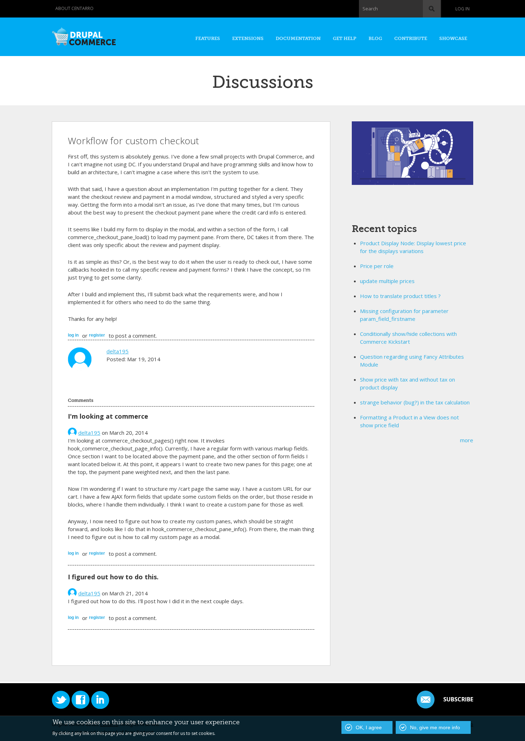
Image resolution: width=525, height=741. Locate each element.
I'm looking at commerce (108, 416)
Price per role (377, 265)
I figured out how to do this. (113, 577)
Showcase (453, 38)
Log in (462, 9)
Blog (375, 38)
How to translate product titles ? (400, 295)
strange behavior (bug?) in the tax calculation (415, 402)
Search (370, 8)
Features (207, 38)
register (97, 335)
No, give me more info (435, 727)
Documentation (298, 38)
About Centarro (74, 8)
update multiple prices (387, 280)
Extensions (248, 38)
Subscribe (458, 699)
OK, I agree (369, 727)
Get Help (344, 38)
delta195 (117, 351)
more (466, 440)
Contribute (410, 38)
